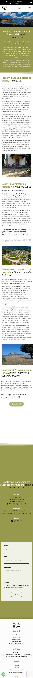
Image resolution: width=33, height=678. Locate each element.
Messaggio (8, 567)
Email (6, 556)
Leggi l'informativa (16, 588)
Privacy (6, 582)
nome (6, 545)
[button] (29, 8)
